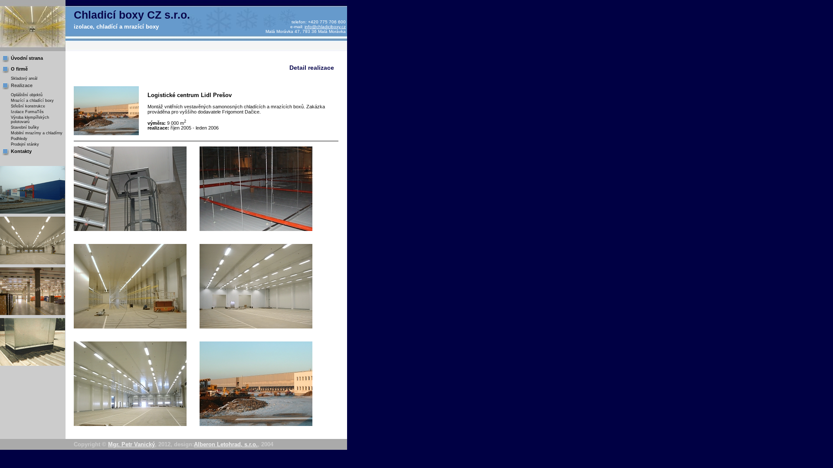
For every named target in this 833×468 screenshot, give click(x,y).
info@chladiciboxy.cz (325, 26)
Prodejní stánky (25, 144)
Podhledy (19, 138)
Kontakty (21, 151)
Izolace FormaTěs (27, 112)
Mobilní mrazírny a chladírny (36, 133)
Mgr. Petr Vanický (131, 444)
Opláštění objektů (27, 95)
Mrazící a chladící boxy (32, 100)
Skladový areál (24, 78)
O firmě (19, 69)
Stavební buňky (25, 127)
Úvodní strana (27, 58)
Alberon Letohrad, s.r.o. (226, 444)
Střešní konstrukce (28, 106)
